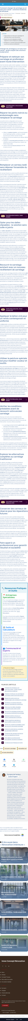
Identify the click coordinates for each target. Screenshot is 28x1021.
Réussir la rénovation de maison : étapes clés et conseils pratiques (12, 858)
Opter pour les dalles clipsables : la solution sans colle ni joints (13, 707)
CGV (17, 1019)
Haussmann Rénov (20, 605)
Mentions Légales (10, 1019)
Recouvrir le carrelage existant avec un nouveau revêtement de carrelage (14, 712)
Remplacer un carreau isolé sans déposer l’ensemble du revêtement (14, 703)
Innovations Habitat (6, 982)
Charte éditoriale (6, 993)
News (3, 972)
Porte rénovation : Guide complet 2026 (13, 912)
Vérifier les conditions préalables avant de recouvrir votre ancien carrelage (15, 725)
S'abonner (5, 1005)
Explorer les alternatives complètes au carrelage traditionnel (14, 729)
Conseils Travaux (6, 977)
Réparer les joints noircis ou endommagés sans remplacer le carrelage (15, 699)
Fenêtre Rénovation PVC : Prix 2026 (12, 877)
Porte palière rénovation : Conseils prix (14, 930)
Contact (4, 995)
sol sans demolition (7, 752)
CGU (21, 1019)
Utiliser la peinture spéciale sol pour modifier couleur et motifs (13, 721)
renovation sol (22, 748)
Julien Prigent (13, 776)
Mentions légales (6, 1012)
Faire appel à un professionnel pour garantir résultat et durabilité (13, 738)
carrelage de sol (11, 302)
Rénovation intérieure (6, 17)
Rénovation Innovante (7, 979)
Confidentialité (13, 1012)
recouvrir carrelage (10, 748)
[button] (25, 4)
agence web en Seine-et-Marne (19, 1016)
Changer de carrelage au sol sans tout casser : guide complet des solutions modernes (13, 689)
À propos (4, 988)
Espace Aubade (7, 621)
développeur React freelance (8, 1016)
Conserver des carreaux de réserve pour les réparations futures (14, 734)
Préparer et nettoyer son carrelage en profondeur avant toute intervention (14, 694)
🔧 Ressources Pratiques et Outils (14, 742)
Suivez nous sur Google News (12, 835)
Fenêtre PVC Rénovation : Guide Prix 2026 (9, 946)
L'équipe (4, 990)
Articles (3, 974)
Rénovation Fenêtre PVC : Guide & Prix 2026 (8, 893)
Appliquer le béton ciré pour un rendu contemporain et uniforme (13, 716)
